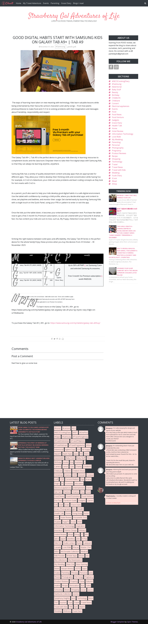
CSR (62, 479)
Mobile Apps (72, 555)
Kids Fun (58, 543)
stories (76, 594)
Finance (75, 492)
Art (81, 454)
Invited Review (60, 534)
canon (65, 466)
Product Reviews (119, 153)
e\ (62, 483)
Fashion (67, 492)
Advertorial (117, 87)
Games (90, 500)
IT (82, 534)
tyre (75, 607)
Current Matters (72, 479)
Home (18, 3)
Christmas (58, 475)
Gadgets (115, 120)
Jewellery (70, 538)
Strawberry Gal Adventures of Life (74, 16)
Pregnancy (116, 150)
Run (82, 585)
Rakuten (89, 581)
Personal (116, 145)
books (65, 462)
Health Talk (117, 125)
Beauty (115, 92)
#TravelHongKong (80, 437)
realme (57, 585)
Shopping (116, 159)
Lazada (57, 547)
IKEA (80, 521)
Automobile (59, 458)
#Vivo (88, 445)
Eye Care (58, 492)
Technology (117, 161)
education (79, 483)
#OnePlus (83, 432)
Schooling (58, 590)
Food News (117, 114)
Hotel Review (117, 131)
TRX (70, 607)
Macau (76, 547)
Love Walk (116, 136)
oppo (84, 568)
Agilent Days (70, 449)
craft (56, 479)
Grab (67, 504)
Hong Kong (77, 513)
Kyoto (79, 543)
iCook (114, 178)
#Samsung (61, 46)
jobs (78, 538)
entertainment (79, 487)
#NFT (75, 432)
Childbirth (116, 98)
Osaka (57, 573)
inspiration (80, 526)
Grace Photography (62, 509)
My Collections (60, 560)
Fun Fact (58, 500)
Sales (88, 585)
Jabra (56, 538)
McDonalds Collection (70, 551)
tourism (63, 602)
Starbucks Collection (62, 594)
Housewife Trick (79, 517)
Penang (74, 573)
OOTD (77, 568)
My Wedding (117, 139)
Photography (117, 148)
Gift (55, 504)
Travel (114, 164)
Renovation (74, 585)
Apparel (57, 454)
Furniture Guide (70, 500)
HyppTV (66, 521)
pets (91, 573)
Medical (84, 551)
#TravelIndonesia (61, 441)
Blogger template (117, 622)
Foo (82, 492)
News (56, 568)
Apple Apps (67, 454)
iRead (114, 181)
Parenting (55, 3)
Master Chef (86, 547)
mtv (87, 555)
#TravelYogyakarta (76, 445)
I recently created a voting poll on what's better (121, 497)
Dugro (57, 483)
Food (114, 111)
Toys (70, 602)
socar (83, 590)
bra (71, 462)
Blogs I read (78, 3)
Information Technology (122, 134)
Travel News (117, 167)
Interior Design (71, 530)
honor (86, 513)
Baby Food (70, 458)
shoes (66, 590)
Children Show (79, 471)
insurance (58, 530)
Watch (82, 607)
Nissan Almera (67, 568)
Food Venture (118, 117)
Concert (115, 103)
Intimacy (82, 530)
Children (67, 471)
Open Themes (132, 622)
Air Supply (86, 449)
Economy (69, 483)
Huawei (57, 521)
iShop (114, 184)
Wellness (67, 611)
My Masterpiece (75, 560)
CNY (74, 475)
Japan (63, 538)
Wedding (116, 172)
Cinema (68, 475)
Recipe (115, 156)
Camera (57, 466)
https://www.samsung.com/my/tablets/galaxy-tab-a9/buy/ (75, 323)
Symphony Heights (62, 598)
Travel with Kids (119, 170)
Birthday (115, 95)
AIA (78, 449)
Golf (61, 504)
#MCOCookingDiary (121, 81)
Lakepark (87, 543)
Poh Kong (78, 577)
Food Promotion (73, 496)
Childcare (116, 100)
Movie (81, 555)
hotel (56, 517)
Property (73, 581)
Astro (86, 454)
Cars (72, 466)
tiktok (91, 598)
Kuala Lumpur (69, 543)
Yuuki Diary (117, 175)
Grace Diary (66, 3)
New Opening (81, 564)
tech (73, 598)
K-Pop (84, 538)
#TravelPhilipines (78, 441)
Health (80, 509)
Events (46, 3)
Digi (82, 479)
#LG (74, 428)
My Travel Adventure (32, 3)
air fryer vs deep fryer (113, 503)
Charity (79, 466)
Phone (57, 577)
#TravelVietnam (60, 445)
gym (74, 509)
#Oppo (57, 437)
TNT (56, 602)
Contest (90, 475)
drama (88, 479)
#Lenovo (66, 428)
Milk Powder (59, 555)
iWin (86, 534)
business (78, 462)
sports (90, 590)
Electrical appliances (120, 106)
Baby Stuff (116, 89)
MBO (56, 551)
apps (76, 454)
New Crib (70, 564)
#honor (57, 428)
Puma (81, 581)
